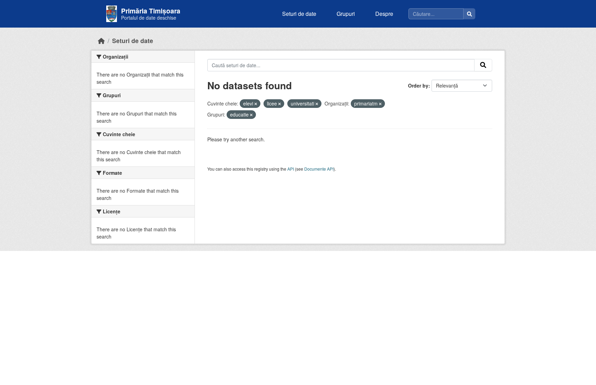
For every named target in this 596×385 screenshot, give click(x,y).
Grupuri (346, 14)
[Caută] (469, 13)
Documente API (319, 169)
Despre (384, 14)
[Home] (101, 40)
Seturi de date (299, 14)
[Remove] (256, 104)
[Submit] (483, 65)
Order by (418, 85)
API (290, 169)
